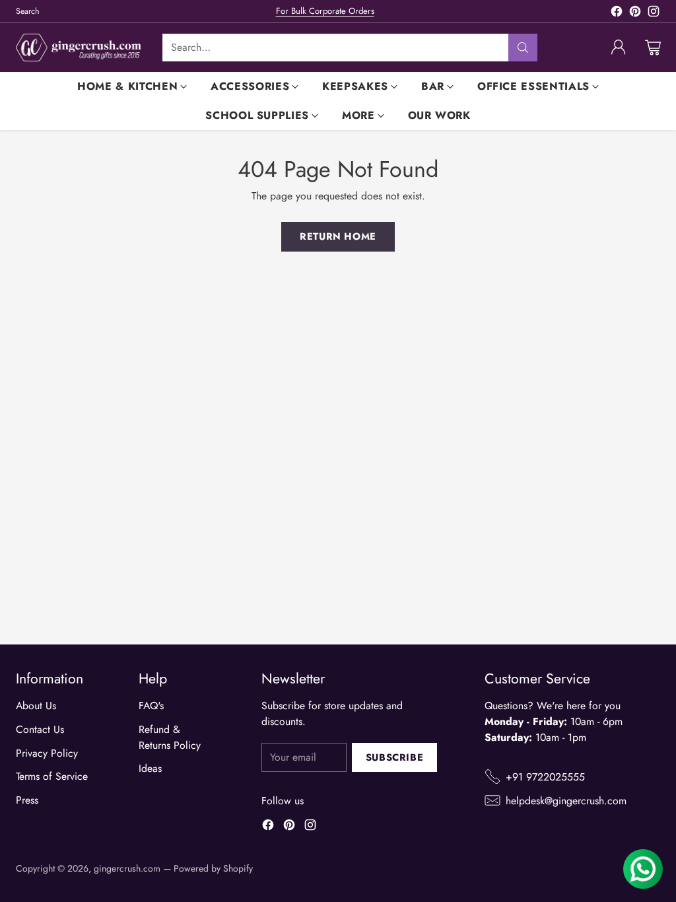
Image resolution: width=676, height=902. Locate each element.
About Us (36, 705)
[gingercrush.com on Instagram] (653, 13)
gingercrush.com (127, 868)
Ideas (150, 768)
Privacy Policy (47, 753)
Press (27, 800)
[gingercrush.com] (78, 47)
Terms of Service (52, 776)
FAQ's (151, 705)
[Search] (522, 47)
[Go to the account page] (618, 47)
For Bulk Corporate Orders (325, 11)
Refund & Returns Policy (170, 737)
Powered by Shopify (213, 868)
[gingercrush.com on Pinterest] (635, 13)
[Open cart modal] (652, 47)
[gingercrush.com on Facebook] (616, 13)
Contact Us (40, 729)
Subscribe (394, 757)
